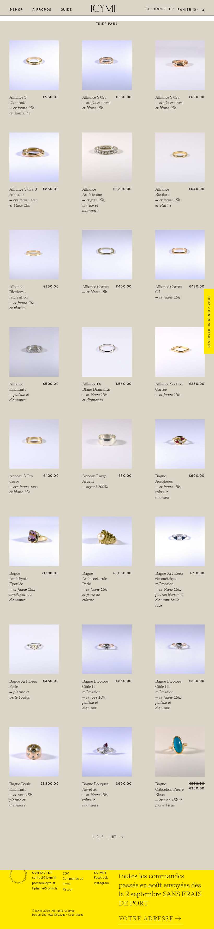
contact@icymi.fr (44, 878)
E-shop (16, 10)
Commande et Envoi (73, 881)
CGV (66, 873)
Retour (68, 889)
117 (114, 837)
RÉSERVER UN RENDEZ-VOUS (209, 321)
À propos (42, 10)
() (187, 10)
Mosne (79, 914)
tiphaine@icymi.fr (44, 888)
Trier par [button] (106, 24)
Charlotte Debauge (53, 914)
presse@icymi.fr (43, 883)
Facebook (101, 878)
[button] (203, 10)
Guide (66, 10)
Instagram (101, 883)
